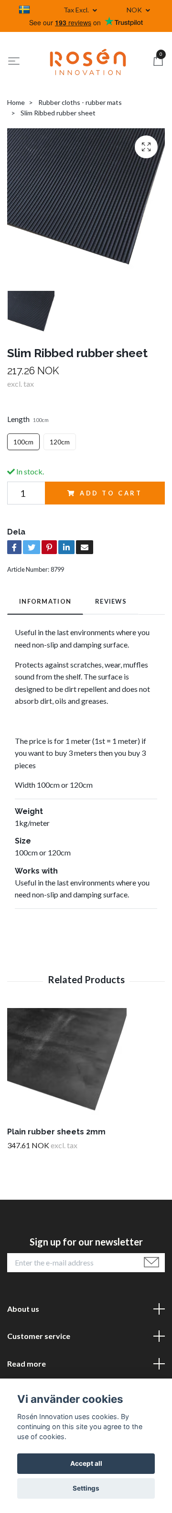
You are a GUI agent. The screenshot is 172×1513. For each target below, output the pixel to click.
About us (23, 1308)
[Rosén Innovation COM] (88, 62)
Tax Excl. (77, 10)
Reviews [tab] (111, 601)
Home (16, 102)
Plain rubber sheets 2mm (56, 1131)
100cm (23, 442)
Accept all (86, 1463)
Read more (26, 1363)
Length (28, 418)
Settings (86, 1488)
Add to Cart (111, 493)
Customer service (38, 1335)
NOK (135, 10)
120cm (60, 442)
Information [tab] (45, 601)
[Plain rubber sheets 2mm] (86, 1067)
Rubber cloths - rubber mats (80, 102)
